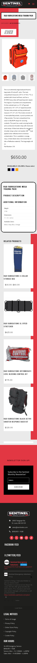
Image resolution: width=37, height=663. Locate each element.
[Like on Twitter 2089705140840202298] (13, 600)
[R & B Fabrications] (8, 32)
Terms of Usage (10, 619)
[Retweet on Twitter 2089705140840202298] (9, 600)
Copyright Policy (10, 631)
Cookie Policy (9, 635)
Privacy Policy (10, 623)
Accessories (15, 23)
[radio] (9, 169)
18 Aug (11, 577)
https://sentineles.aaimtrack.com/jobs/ (17, 595)
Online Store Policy (11, 627)
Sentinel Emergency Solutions (20, 574)
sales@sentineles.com (20, 527)
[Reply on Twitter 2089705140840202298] (5, 600)
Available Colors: (16, 166)
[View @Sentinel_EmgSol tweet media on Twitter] (6, 597)
